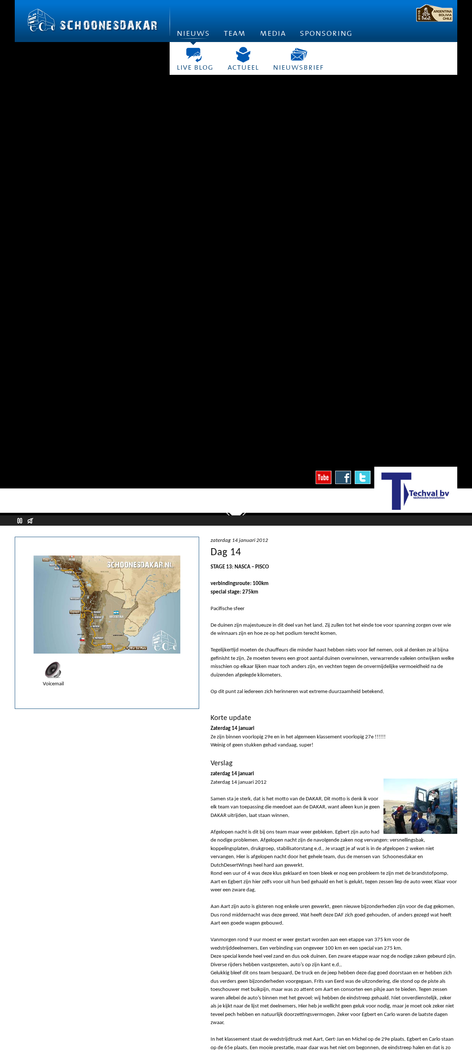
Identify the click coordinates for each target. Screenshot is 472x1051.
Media (273, 33)
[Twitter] (363, 477)
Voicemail (53, 684)
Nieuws (193, 33)
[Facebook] (343, 477)
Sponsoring (326, 33)
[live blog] (195, 54)
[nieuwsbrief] (298, 54)
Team (235, 33)
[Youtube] (324, 477)
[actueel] (243, 54)
